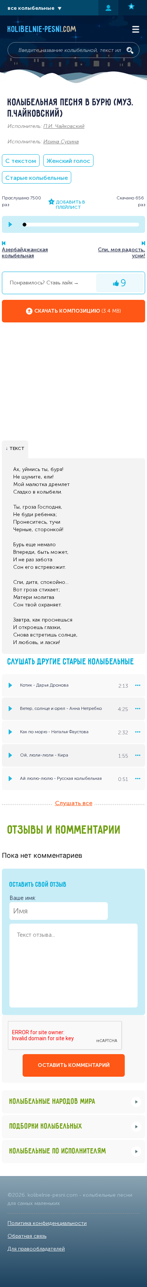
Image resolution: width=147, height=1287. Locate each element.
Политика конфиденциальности (47, 1223)
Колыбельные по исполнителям (57, 1151)
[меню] (137, 685)
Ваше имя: (22, 898)
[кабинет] (108, 7)
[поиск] (130, 50)
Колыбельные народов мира (52, 1101)
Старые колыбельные (36, 177)
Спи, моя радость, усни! (121, 252)
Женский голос (68, 160)
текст (16, 448)
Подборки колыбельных (46, 1126)
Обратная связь (27, 1236)
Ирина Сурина (61, 141)
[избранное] (132, 7)
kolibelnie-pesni (42, 29)
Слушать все (73, 803)
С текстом (20, 160)
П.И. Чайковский (63, 126)
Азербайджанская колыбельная (25, 252)
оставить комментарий (74, 1065)
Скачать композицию (77, 311)
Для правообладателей (36, 1249)
